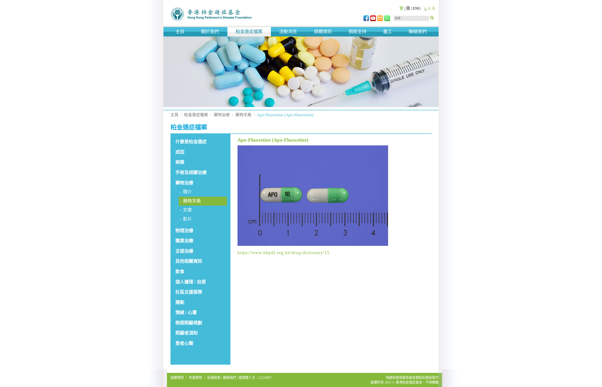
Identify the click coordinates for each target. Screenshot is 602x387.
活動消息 (288, 31)
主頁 (179, 31)
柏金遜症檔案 (249, 31)
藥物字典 (243, 115)
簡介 (187, 191)
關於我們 (210, 31)
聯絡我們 (418, 31)
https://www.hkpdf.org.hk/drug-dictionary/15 (284, 252)
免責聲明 (195, 377)
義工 (387, 31)
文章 (187, 209)
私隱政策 (213, 377)
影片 (187, 219)
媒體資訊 (323, 31)
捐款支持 (357, 31)
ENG (417, 8)
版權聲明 (177, 377)
